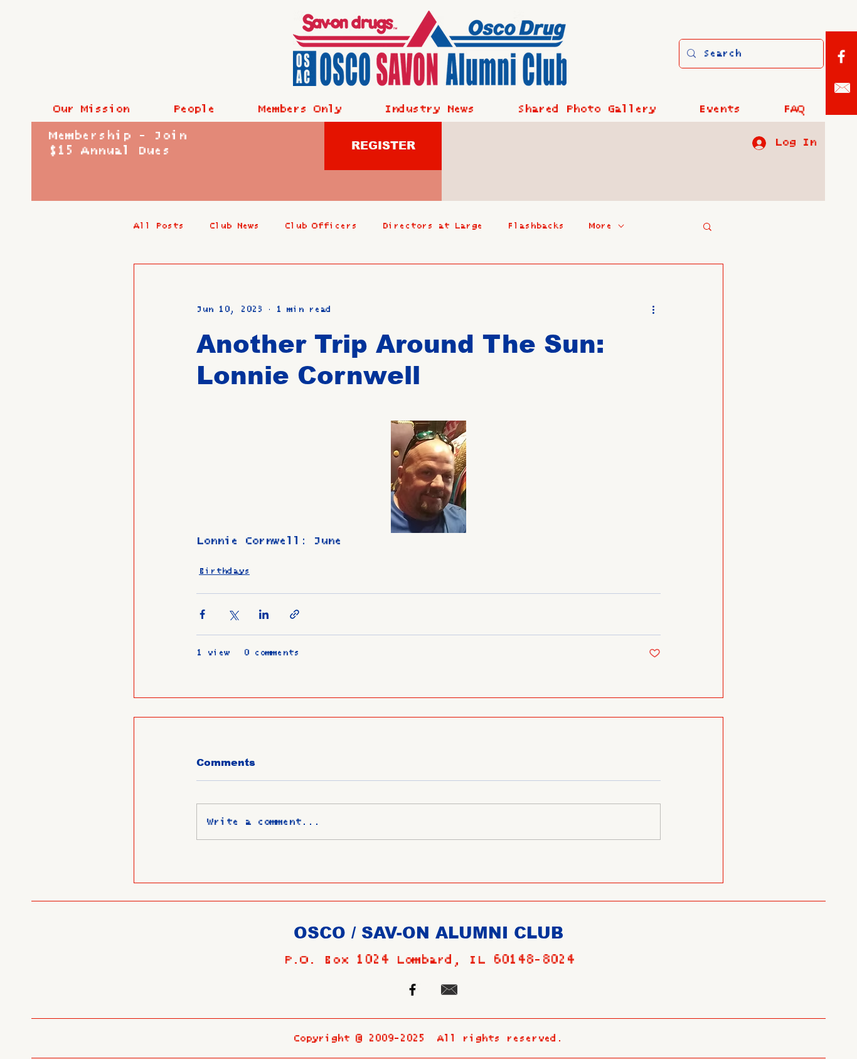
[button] (194, 109)
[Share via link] (295, 614)
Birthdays (224, 571)
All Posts (159, 226)
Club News (234, 226)
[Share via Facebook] (202, 614)
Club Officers (320, 226)
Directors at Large (432, 226)
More (600, 226)
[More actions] (653, 309)
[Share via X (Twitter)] (233, 614)
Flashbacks (536, 226)
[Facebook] (841, 56)
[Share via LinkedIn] (264, 614)
